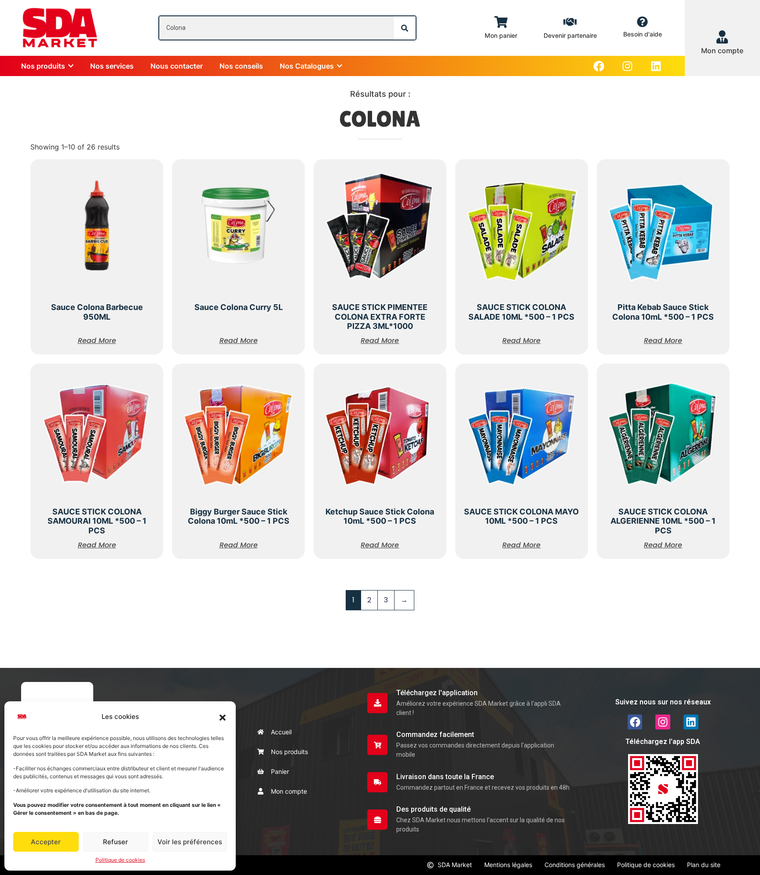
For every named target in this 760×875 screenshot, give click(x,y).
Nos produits (289, 751)
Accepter (46, 842)
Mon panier (501, 35)
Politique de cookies (120, 860)
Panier (280, 771)
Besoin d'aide (642, 34)
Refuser (115, 842)
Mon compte (289, 791)
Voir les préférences (189, 842)
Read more (97, 340)
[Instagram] (627, 66)
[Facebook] (599, 66)
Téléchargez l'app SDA (662, 741)
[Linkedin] (656, 66)
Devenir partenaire (570, 35)
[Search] (405, 28)
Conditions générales (574, 864)
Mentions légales (508, 864)
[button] (222, 716)
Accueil (281, 731)
